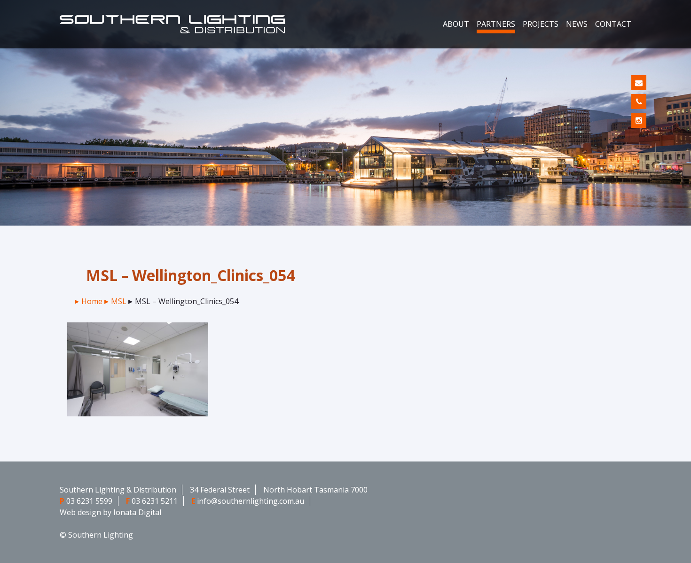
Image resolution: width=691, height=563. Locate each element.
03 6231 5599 (89, 501)
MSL (118, 301)
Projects (540, 24)
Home (91, 301)
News (577, 24)
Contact (613, 24)
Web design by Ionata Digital (110, 512)
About (456, 24)
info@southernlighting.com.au (250, 501)
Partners (496, 24)
